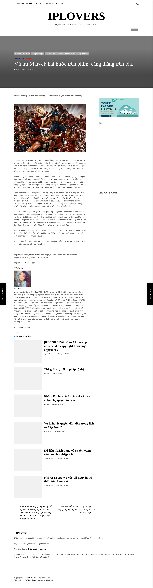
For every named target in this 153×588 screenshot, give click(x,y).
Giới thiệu (60, 3)
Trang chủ (19, 3)
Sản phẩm (50, 3)
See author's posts (22, 327)
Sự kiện (39, 3)
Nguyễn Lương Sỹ (49, 354)
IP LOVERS (47, 431)
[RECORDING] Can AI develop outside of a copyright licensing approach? (65, 345)
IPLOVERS (76, 16)
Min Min (16, 70)
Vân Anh (46, 404)
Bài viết (29, 3)
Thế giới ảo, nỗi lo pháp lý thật (64, 369)
